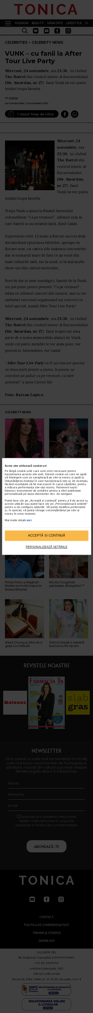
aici (29, 520)
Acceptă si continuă (46, 536)
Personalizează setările (46, 547)
